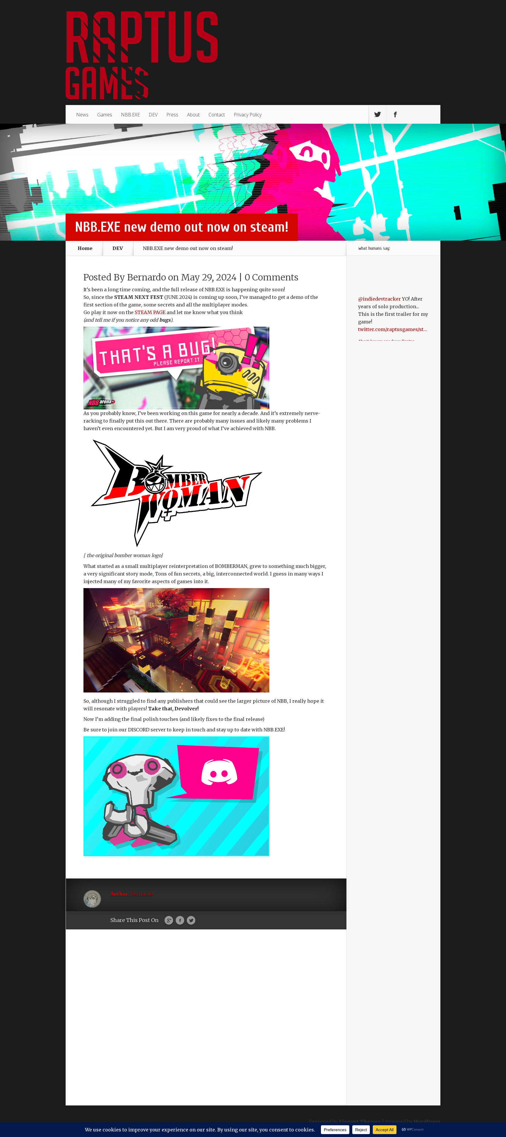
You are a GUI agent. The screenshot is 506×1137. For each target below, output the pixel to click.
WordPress (426, 1121)
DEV (153, 114)
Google (168, 920)
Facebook (179, 920)
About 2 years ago (374, 311)
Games (104, 114)
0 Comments (271, 277)
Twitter (191, 920)
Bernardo (146, 277)
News (82, 114)
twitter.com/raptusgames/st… (392, 299)
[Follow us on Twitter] (377, 114)
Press (172, 114)
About (193, 114)
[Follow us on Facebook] (395, 114)
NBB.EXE (130, 114)
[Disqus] (206, 1026)
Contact (216, 114)
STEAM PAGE (150, 312)
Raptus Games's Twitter (386, 313)
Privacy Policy (247, 114)
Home (85, 248)
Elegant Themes (360, 1121)
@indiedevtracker (379, 268)
